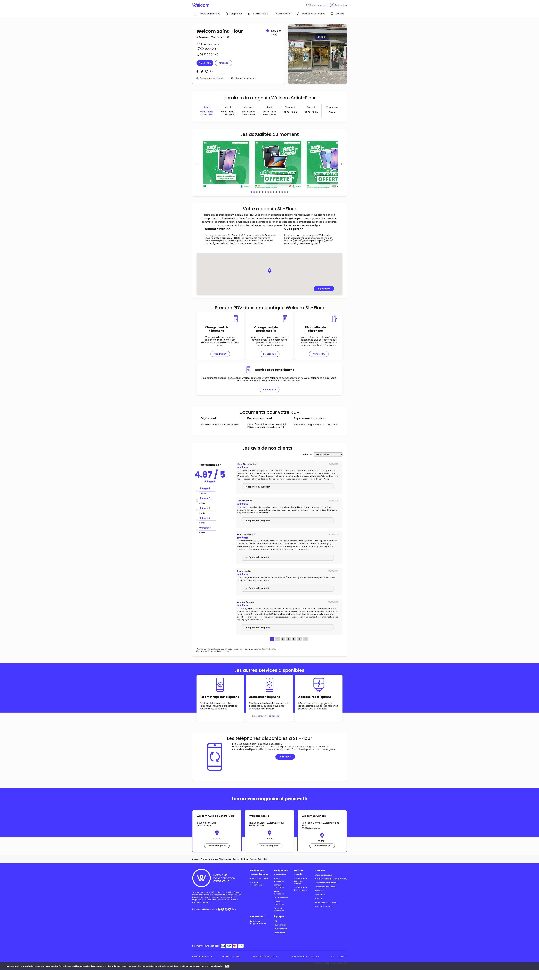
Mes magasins (319, 5)
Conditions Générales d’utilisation (305, 956)
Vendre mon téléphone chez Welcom (331, 879)
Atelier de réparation (323, 875)
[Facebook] (198, 71)
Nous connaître (280, 929)
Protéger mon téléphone (264, 716)
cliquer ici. (218, 966)
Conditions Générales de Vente (265, 956)
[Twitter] (202, 71)
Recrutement (279, 933)
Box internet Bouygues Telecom (258, 922)
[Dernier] (305, 639)
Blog (234, 909)
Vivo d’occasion (281, 898)
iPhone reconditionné (259, 878)
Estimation (341, 5)
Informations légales (232, 956)
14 (287, 192)
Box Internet (285, 13)
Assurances (320, 894)
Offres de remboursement (326, 902)
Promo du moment (209, 13)
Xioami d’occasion (279, 892)
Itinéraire (223, 62)
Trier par (308, 454)
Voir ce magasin (217, 845)
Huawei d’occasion (279, 903)
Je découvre (285, 756)
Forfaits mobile (260, 13)
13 (285, 192)
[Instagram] (207, 71)
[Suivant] (299, 639)
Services (339, 13)
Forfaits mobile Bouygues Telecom (300, 881)
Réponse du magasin (258, 486)
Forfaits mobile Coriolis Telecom (301, 888)
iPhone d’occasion (279, 879)
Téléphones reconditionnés (259, 872)
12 (282, 192)
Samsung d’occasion (279, 886)
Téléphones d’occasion (281, 872)
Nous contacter (280, 925)
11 (279, 192)
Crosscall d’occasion (279, 909)
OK (227, 966)
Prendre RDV (205, 63)
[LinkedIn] (211, 71)
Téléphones (235, 13)
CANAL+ (318, 898)
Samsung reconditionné (256, 883)
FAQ (275, 921)
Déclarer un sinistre (323, 906)
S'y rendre (324, 288)
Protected (319, 890)
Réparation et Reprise (313, 13)
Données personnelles (202, 956)
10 (276, 192)
